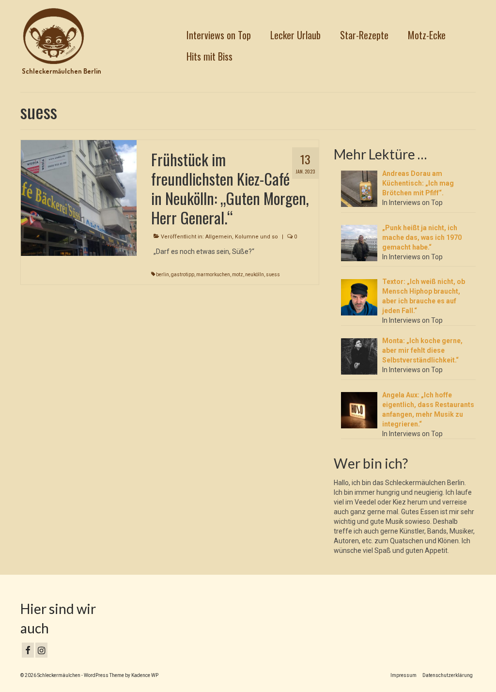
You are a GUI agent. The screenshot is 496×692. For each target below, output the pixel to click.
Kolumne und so (256, 237)
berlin (162, 274)
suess (273, 274)
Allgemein (218, 237)
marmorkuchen (213, 274)
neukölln (254, 274)
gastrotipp (182, 274)
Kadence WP (144, 675)
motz (237, 274)
